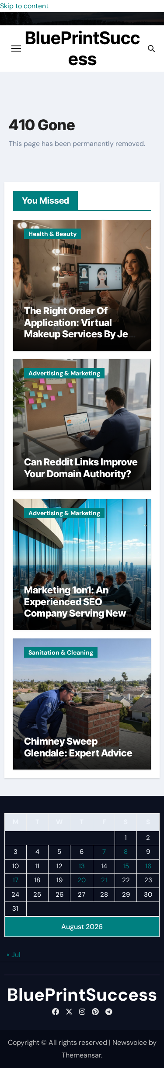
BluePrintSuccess (82, 48)
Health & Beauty (52, 234)
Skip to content (24, 5)
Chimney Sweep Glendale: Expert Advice (78, 746)
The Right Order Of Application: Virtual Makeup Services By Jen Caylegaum (79, 328)
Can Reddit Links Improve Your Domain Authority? (81, 467)
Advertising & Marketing (64, 373)
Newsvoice (129, 1042)
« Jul (14, 954)
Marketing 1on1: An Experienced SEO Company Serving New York (75, 607)
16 (148, 866)
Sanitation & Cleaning (60, 652)
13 (82, 866)
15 (126, 866)
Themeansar (81, 1055)
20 (81, 880)
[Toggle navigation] (16, 48)
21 (104, 880)
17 (15, 880)
